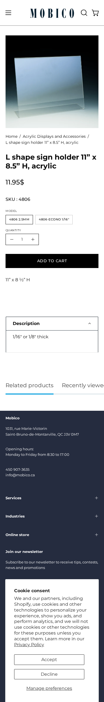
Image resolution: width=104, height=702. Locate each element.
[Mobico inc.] (52, 12)
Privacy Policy (29, 644)
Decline (49, 674)
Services (13, 498)
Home (11, 136)
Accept (49, 659)
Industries (15, 516)
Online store (17, 534)
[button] (83, 13)
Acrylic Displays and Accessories (54, 136)
